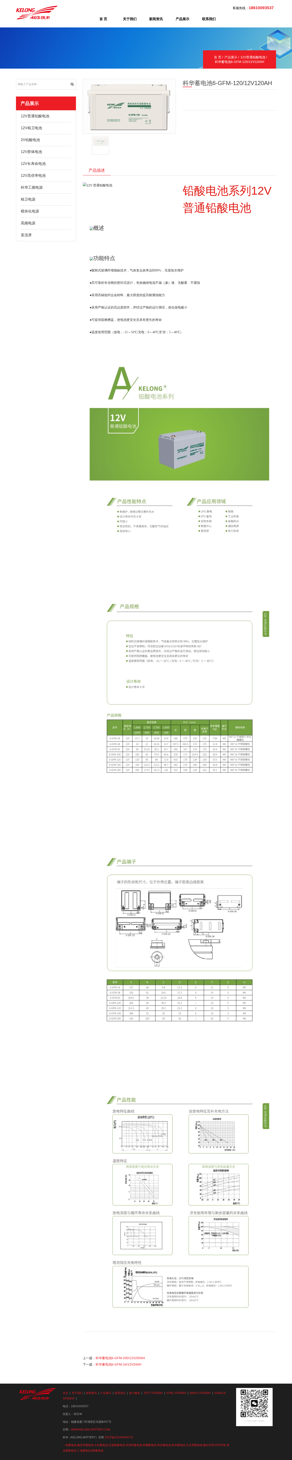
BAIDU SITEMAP (200, 1393)
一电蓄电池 (69, 1445)
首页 (65, 1393)
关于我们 (130, 19)
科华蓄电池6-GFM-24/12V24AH (118, 1364)
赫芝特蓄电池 (85, 1445)
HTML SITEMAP (176, 1393)
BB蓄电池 (97, 1450)
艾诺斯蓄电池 (117, 1445)
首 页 (103, 19)
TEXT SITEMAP (153, 1393)
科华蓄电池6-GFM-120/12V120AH (239, 62)
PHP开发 (220, 1445)
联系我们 (209, 19)
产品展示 (182, 19)
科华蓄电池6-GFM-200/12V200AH (120, 1358)
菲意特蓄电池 (134, 1445)
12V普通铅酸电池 (252, 57)
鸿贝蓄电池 (164, 1445)
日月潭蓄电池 (194, 1445)
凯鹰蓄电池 (149, 1445)
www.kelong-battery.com (90, 1429)
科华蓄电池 (178, 1445)
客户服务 (134, 1393)
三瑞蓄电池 (84, 1450)
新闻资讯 (156, 19)
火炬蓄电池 (101, 1445)
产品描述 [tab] (97, 171)
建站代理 (208, 1445)
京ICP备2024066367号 (118, 1437)
